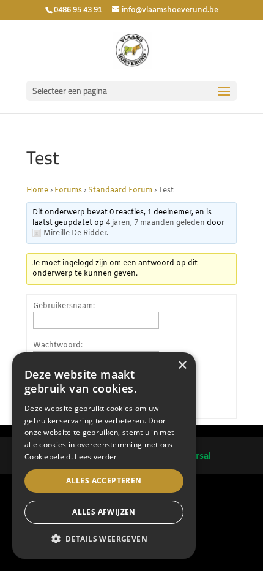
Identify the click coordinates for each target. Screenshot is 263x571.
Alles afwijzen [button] (104, 512)
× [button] (182, 365)
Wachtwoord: (58, 345)
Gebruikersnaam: (64, 306)
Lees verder (96, 457)
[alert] (104, 455)
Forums (68, 190)
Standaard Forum (120, 190)
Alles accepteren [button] (103, 480)
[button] (103, 539)
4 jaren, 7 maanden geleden (155, 223)
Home (37, 190)
